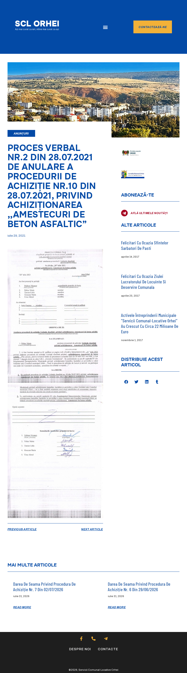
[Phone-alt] (93, 638)
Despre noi (80, 649)
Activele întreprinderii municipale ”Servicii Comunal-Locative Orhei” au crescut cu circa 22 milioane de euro (149, 323)
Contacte (108, 649)
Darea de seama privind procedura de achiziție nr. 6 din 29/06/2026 (139, 586)
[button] (105, 27)
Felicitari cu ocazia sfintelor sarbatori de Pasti (144, 245)
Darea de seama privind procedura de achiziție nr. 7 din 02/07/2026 (44, 586)
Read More (22, 607)
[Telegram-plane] (105, 638)
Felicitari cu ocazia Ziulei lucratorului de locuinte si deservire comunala (143, 281)
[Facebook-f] (81, 638)
